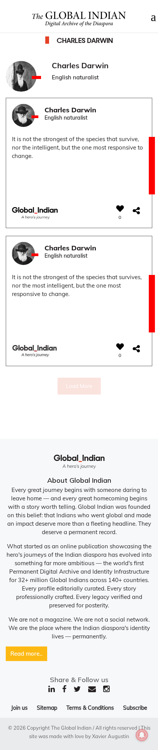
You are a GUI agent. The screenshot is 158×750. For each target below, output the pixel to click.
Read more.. (26, 653)
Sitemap (47, 707)
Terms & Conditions (90, 707)
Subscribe (135, 707)
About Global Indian (79, 480)
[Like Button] (120, 208)
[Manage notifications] (142, 735)
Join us (19, 707)
